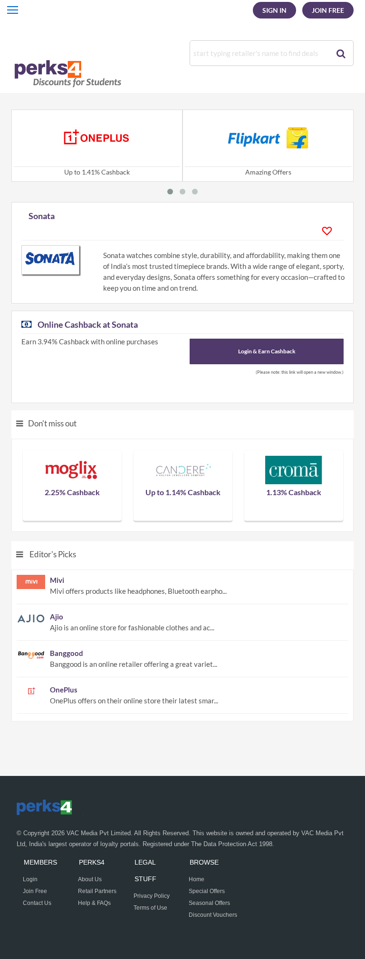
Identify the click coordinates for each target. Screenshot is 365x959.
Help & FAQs (94, 903)
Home (196, 879)
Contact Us (37, 903)
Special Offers (207, 891)
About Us (90, 879)
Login (30, 879)
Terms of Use (150, 907)
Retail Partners (97, 891)
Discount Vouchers (213, 915)
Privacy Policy (152, 896)
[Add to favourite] (329, 231)
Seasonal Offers (209, 903)
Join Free (328, 10)
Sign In (274, 10)
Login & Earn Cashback (267, 351)
